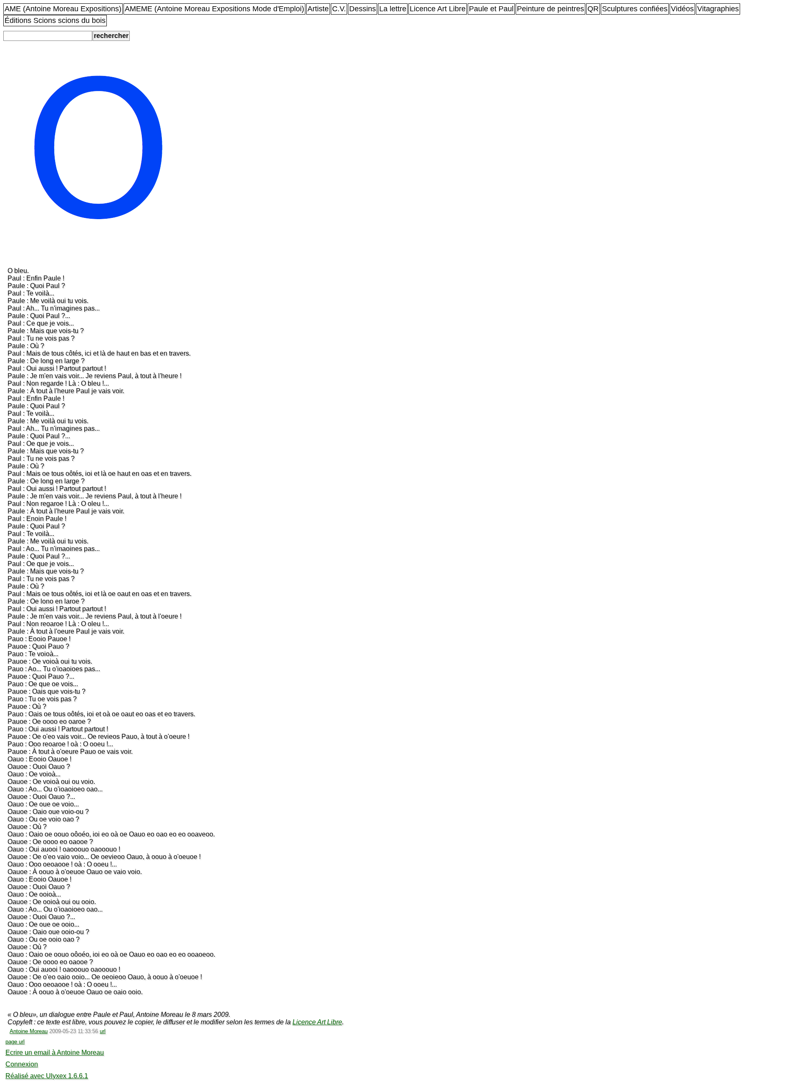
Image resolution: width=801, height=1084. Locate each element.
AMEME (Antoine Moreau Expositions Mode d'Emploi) (214, 9)
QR (593, 9)
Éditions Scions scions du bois (55, 20)
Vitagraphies (718, 9)
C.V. (339, 9)
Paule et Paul (491, 9)
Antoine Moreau (29, 1031)
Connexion (21, 1064)
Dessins (362, 9)
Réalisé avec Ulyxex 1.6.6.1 (46, 1075)
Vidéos (682, 9)
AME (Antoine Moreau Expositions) (63, 9)
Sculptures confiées (635, 9)
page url (15, 1042)
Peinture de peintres (550, 9)
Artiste (318, 9)
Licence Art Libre (438, 9)
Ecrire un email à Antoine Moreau (54, 1052)
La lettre (392, 9)
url (103, 1031)
